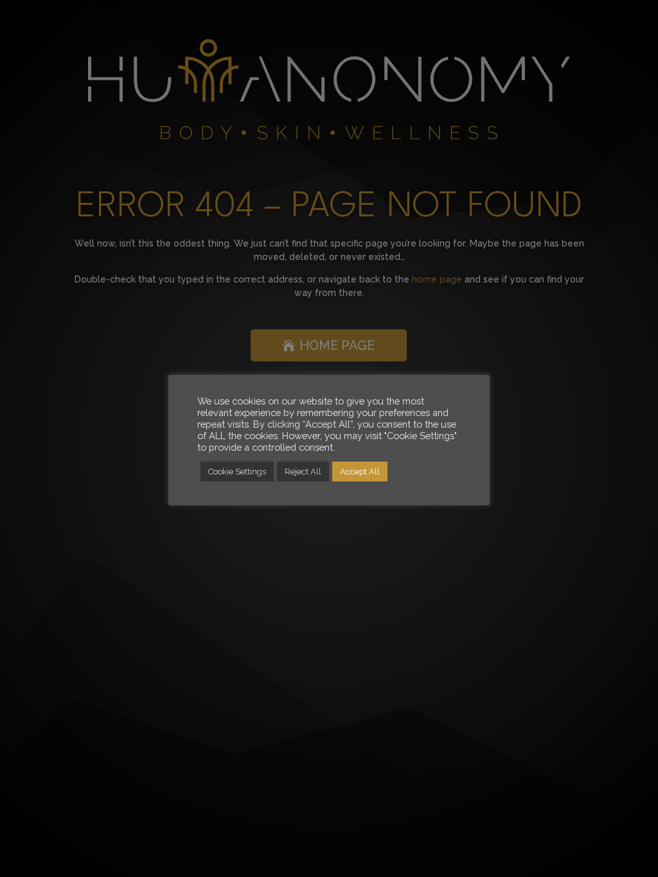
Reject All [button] (303, 471)
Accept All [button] (360, 471)
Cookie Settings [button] (237, 471)
